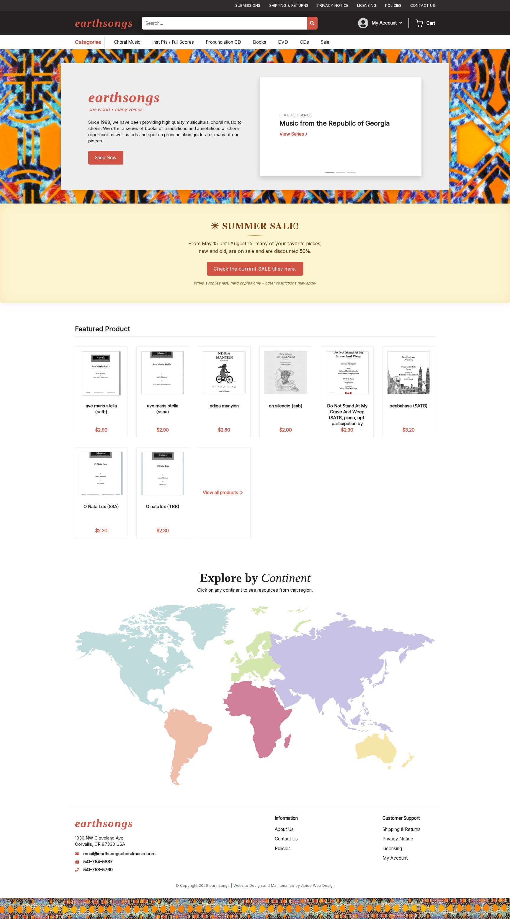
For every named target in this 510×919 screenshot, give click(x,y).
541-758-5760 (98, 869)
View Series (292, 134)
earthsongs (104, 23)
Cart (430, 23)
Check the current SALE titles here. (255, 269)
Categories (88, 42)
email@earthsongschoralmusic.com (119, 853)
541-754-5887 (98, 861)
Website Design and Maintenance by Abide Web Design (284, 885)
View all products (220, 492)
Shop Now (106, 157)
